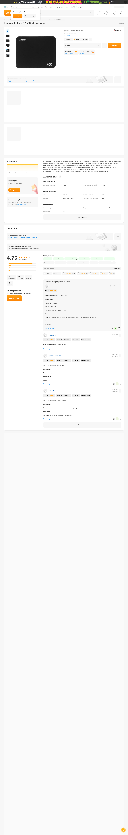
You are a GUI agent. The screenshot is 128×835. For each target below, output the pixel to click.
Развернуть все (82, 217)
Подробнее (67, 35)
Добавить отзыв (14, 298)
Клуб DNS (74, 7)
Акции (80, 7)
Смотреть (13, 190)
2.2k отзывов (82, 39)
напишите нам (21, 204)
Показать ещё (82, 425)
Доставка (40, 7)
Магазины (33, 7)
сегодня (82, 53)
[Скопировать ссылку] (90, 39)
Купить (114, 45)
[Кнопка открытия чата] (123, 830)
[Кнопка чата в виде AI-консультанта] (123, 830)
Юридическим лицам (62, 7)
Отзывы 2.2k (12, 229)
